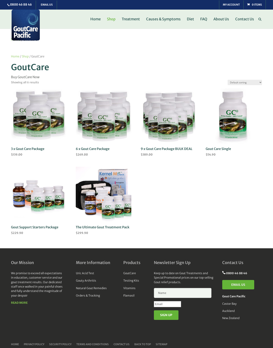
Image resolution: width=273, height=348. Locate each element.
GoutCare (129, 273)
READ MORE (19, 303)
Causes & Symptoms (163, 19)
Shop (111, 19)
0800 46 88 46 (21, 4)
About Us (221, 19)
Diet (190, 19)
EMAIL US (238, 285)
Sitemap (161, 344)
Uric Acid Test (85, 273)
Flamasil (129, 295)
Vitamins (129, 288)
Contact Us (244, 19)
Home (95, 19)
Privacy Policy (34, 344)
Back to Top (142, 344)
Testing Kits (131, 280)
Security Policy (60, 344)
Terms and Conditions (92, 344)
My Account (231, 5)
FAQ (203, 19)
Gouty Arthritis (86, 280)
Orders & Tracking (88, 295)
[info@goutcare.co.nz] (46, 5)
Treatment (131, 19)
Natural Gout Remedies (91, 288)
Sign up (166, 315)
